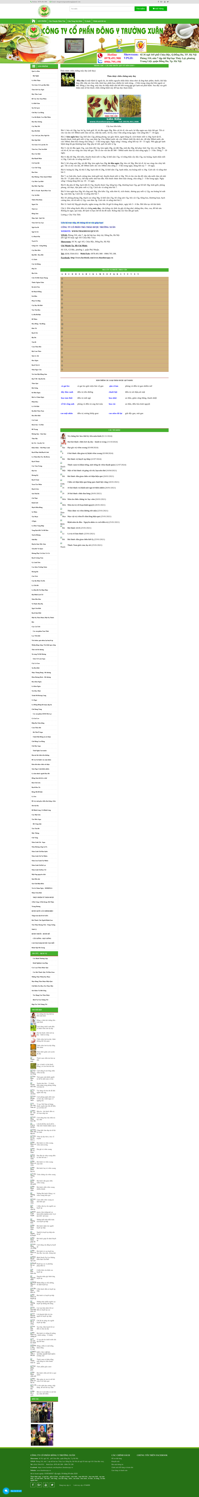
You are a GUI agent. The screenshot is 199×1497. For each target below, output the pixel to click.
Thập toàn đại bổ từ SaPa (40, 915)
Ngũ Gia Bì (35, 227)
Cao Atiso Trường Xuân (39, 567)
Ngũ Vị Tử (35, 232)
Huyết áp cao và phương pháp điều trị (45, 1265)
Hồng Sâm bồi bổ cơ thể (39, 778)
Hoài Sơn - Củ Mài (38, 425)
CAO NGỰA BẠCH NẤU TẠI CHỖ (43, 943)
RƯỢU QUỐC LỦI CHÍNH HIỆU (42, 911)
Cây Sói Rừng (36, 264)
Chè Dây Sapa (36, 746)
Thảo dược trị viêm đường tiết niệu (82, 511)
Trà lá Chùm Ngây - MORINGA (42, 888)
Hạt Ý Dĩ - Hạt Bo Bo (38, 379)
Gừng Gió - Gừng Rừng (39, 246)
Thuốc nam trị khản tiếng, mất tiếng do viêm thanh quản (45, 1361)
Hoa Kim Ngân (36, 682)
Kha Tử (34, 328)
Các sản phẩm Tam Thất (41, 631)
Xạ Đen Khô (36, 668)
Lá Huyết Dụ (36, 236)
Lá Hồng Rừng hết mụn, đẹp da (42, 705)
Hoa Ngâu (35, 360)
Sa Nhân (34, 512)
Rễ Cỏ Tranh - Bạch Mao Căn (41, 190)
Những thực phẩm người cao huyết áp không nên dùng (46, 1302)
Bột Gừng (35, 388)
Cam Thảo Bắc (36, 347)
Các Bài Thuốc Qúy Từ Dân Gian (43, 972)
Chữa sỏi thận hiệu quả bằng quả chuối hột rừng (87, 482)
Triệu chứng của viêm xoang (46, 1174)
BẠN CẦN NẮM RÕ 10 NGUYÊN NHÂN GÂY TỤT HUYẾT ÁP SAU (46, 1214)
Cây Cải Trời (36, 626)
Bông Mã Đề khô (37, 792)
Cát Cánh (35, 420)
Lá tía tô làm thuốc (75, 534)
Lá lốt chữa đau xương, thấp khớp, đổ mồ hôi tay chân (46, 1386)
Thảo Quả (35, 383)
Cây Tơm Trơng (37, 466)
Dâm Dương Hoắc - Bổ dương (41, 677)
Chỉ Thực (35, 498)
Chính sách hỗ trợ (99, 21)
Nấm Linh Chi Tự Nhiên (39, 856)
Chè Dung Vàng (37, 709)
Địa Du (34, 337)
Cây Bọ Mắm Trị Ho (38, 581)
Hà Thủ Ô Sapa (38, 732)
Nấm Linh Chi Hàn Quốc (40, 851)
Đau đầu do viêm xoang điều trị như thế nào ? (46, 1156)
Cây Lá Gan (36, 663)
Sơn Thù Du (35, 493)
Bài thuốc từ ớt (73, 528)
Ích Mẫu (34, 296)
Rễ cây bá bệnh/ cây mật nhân (41, 760)
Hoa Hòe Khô (36, 415)
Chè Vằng (35, 838)
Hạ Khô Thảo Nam (38, 411)
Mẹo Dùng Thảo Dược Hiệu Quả (42, 981)
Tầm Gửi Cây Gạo (38, 223)
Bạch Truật (35, 480)
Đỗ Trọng (35, 429)
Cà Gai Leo (35, 718)
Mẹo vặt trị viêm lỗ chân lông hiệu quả (83, 516)
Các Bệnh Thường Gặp (40, 958)
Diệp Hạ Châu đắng (38, 723)
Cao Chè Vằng (36, 167)
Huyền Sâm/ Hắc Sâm (39, 544)
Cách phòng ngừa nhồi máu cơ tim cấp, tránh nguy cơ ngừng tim (46, 1098)
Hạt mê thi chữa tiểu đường (40, 755)
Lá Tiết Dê (35, 585)
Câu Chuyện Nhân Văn (57, 21)
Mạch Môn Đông (37, 507)
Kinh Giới (35, 503)
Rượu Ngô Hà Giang (38, 947)
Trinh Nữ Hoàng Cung (39, 695)
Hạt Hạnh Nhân (37, 158)
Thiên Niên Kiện (37, 200)
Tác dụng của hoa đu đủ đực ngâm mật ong (46, 1091)
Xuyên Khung (36, 535)
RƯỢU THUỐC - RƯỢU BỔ (41, 934)
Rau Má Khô (36, 131)
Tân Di (34, 342)
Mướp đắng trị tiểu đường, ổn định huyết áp (45, 1283)
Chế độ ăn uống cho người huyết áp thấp (45, 1321)
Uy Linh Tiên (36, 562)
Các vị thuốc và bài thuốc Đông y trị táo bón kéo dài (45, 1065)
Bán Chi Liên (36, 783)
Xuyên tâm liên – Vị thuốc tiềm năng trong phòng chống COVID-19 (46, 1085)
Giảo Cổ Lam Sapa (39, 659)
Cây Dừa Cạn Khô (38, 181)
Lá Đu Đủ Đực (36, 314)
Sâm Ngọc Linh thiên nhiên (40, 769)
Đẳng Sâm (35, 213)
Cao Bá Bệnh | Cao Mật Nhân (41, 117)
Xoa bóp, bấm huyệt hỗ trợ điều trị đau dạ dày (45, 1328)
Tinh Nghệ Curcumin (40, 750)
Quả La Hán (36, 71)
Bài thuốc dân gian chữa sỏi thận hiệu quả (85, 476)
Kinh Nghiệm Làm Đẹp (40, 963)
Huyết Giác (35, 489)
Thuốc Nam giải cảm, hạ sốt (79, 545)
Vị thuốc (88, 21)
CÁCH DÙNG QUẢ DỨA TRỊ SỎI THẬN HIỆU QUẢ (46, 1125)
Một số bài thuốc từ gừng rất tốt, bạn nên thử (86, 470)
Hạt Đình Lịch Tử (37, 594)
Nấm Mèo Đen (36, 599)
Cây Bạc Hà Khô (37, 305)
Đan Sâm (35, 172)
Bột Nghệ (36, 76)
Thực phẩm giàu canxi (44, 1367)
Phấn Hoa (35, 402)
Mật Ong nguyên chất (39, 874)
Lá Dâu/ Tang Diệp (38, 526)
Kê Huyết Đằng (37, 291)
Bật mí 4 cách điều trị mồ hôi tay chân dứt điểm (46, 1393)
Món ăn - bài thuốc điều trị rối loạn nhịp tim (45, 1112)
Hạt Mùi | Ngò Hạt (38, 186)
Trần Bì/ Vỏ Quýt (37, 549)
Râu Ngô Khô (36, 140)
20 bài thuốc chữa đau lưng (78, 493)
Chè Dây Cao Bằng (38, 112)
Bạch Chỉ (35, 333)
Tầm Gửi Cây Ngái (38, 89)
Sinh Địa (34, 539)
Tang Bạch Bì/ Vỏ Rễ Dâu (40, 530)
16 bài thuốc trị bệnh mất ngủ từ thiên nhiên (85, 488)
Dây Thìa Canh (37, 94)
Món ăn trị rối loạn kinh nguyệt (80, 505)
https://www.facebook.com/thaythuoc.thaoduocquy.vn (51, 1467)
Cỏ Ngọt (34, 700)
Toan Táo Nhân (37, 484)
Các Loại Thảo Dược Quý (40, 967)
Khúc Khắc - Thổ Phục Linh (41, 448)
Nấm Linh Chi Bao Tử (39, 870)
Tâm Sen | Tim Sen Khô (39, 149)
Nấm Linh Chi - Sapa (38, 842)
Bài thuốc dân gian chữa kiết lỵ (80, 539)
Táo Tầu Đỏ (36, 828)
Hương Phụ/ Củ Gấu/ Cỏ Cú (41, 553)
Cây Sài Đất (35, 195)
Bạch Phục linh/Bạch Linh (40, 452)
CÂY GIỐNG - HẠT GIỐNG (42, 938)
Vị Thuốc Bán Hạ (37, 604)
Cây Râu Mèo (36, 250)
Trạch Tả (35, 241)
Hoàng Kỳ (35, 475)
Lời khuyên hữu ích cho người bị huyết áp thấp (44, 1315)
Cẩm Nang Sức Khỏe (75, 21)
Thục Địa (35, 438)
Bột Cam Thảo (36, 351)
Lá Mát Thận (36, 80)
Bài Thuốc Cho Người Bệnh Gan (42, 920)
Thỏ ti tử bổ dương (38, 649)
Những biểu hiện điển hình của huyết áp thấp (45, 1220)
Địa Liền (34, 273)
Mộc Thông (35, 833)
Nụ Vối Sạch (36, 108)
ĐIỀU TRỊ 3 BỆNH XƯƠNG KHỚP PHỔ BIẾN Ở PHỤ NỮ (46, 1354)
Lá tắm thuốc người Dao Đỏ (41, 773)
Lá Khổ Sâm (36, 103)
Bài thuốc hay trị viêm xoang (46, 1168)
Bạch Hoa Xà (36, 787)
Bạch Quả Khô (36, 613)
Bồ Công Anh (37, 824)
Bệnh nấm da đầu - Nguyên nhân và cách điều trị (87, 522)
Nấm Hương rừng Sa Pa (39, 847)
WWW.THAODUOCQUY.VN (85, 231)
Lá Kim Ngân (36, 686)
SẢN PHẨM (42, 21)
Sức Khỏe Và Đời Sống (39, 990)
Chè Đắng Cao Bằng (38, 741)
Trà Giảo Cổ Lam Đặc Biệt (40, 85)
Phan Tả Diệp (36, 301)
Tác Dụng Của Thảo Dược (41, 995)
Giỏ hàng (159, 8)
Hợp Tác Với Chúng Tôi (39, 1004)
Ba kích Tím (36, 287)
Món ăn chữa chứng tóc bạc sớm (81, 499)
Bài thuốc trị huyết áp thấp (45, 1295)
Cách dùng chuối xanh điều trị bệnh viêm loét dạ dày (45, 1027)
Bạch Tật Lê (36, 365)
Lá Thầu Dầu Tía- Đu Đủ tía (41, 457)
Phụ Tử (34, 268)
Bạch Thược (36, 461)
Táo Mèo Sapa (36, 819)
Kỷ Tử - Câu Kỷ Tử (38, 443)
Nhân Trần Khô (37, 893)
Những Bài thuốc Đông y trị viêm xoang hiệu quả (46, 1194)
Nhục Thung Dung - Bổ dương (41, 672)
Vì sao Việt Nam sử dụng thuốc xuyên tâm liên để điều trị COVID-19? (46, 1106)
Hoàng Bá (35, 571)
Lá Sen (34, 796)
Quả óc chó (35, 356)
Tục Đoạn (35, 516)
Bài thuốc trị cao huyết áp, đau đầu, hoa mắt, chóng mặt (46, 1252)
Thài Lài (34, 209)
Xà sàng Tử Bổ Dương (39, 654)
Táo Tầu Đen (36, 310)
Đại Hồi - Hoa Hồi (37, 255)
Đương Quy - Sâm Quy (39, 434)
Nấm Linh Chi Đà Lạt (39, 865)
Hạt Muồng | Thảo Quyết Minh (42, 177)
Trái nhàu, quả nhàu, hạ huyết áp (42, 640)
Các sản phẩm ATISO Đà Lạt (42, 714)
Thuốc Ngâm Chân (38, 282)
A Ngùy (34, 521)
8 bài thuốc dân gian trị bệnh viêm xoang (84, 453)
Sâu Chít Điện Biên (38, 883)
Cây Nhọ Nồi (36, 126)
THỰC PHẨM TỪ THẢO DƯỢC (43, 897)
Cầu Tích (35, 576)
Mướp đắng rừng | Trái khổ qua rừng (44, 645)
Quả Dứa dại (36, 879)
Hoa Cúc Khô (36, 154)
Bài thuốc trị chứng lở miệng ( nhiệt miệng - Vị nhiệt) (46, 1334)
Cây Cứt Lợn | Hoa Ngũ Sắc (41, 135)
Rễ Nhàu (34, 319)
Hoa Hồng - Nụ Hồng (38, 324)
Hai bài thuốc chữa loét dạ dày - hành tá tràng (45, 1034)
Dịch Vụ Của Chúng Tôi (40, 1000)
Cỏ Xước (34, 259)
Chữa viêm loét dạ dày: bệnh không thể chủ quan (46, 1040)
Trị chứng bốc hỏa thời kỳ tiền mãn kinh (45, 1015)
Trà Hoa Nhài (36, 691)
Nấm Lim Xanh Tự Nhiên (40, 860)
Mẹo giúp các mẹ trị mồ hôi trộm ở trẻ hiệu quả (46, 1380)
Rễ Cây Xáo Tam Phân (39, 99)
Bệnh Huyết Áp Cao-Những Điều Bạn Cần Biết (46, 1258)
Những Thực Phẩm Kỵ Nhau (41, 977)
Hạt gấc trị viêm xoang (44, 1149)
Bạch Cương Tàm (37, 558)
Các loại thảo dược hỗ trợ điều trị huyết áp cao (45, 1309)
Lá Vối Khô (35, 406)
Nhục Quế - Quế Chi (38, 218)
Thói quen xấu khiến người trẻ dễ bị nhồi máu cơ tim (45, 1078)
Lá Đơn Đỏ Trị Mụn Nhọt (40, 590)
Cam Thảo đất (36, 727)
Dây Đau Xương (37, 122)
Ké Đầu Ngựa (36, 392)
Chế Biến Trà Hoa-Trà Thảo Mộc (42, 986)
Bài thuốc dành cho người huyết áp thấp (45, 1227)
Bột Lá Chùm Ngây (38, 397)
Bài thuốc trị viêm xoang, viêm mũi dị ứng (45, 1144)
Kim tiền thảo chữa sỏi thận (41, 764)
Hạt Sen (34, 470)
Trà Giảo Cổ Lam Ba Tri (40, 145)
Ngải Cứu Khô (36, 608)
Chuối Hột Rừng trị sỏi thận (42, 737)
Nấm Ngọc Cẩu (36, 369)
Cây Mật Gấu (36, 815)
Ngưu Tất (35, 204)
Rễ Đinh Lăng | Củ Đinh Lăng (41, 810)
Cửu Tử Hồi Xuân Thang (40, 278)
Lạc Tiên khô (36, 636)
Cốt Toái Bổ (36, 163)
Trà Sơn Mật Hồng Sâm (39, 374)
